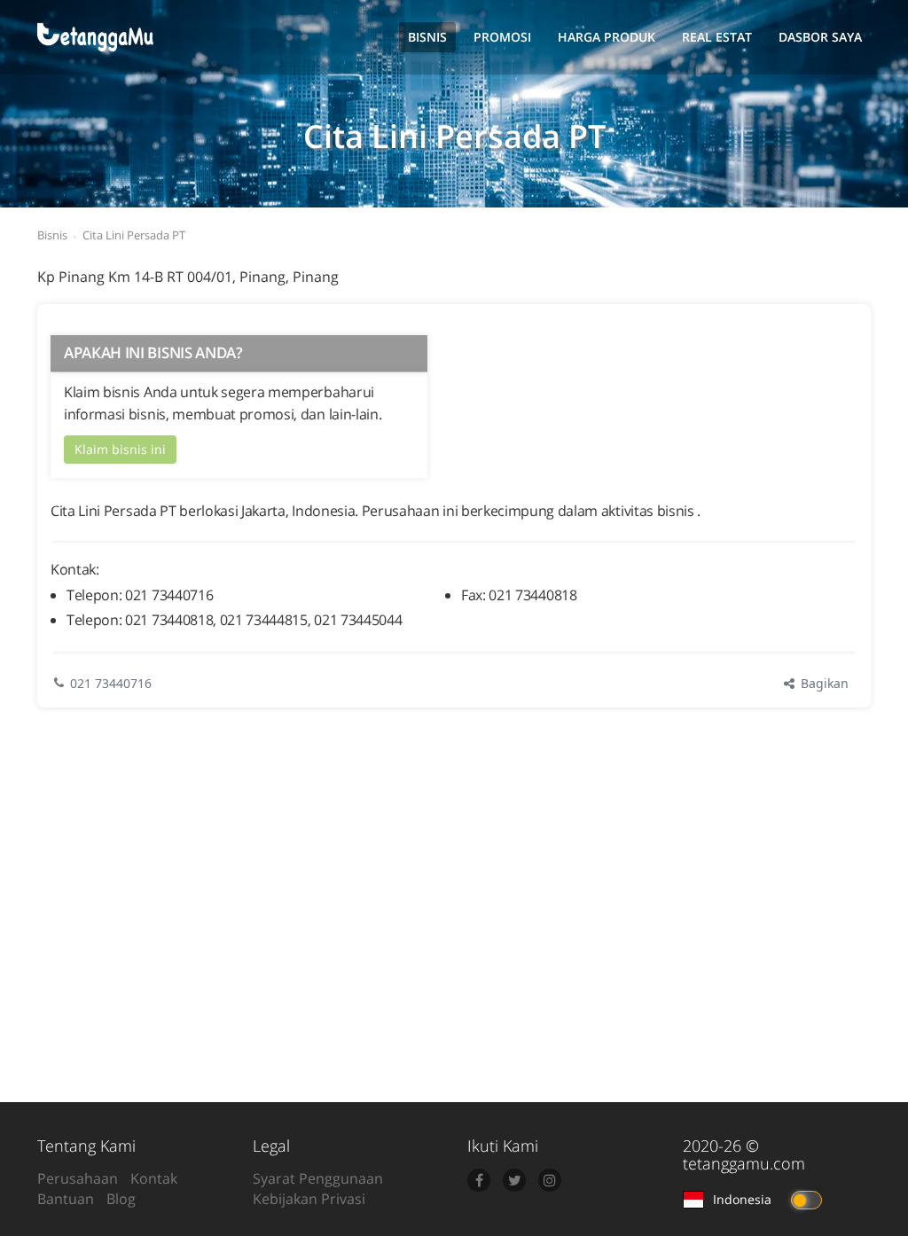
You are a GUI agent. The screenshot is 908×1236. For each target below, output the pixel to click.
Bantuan (65, 1199)
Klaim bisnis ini (120, 449)
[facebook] (478, 1180)
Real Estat (717, 36)
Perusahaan (77, 1178)
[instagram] (549, 1180)
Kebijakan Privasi (309, 1199)
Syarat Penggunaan (318, 1178)
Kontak (153, 1178)
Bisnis (427, 36)
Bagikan (823, 683)
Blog (121, 1199)
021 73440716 (111, 683)
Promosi (502, 36)
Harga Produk (606, 36)
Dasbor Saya (820, 36)
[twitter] (514, 1180)
